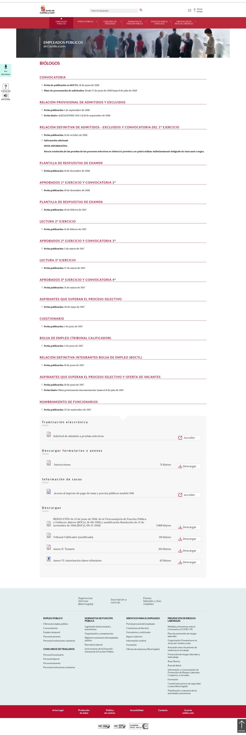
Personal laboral (51, 659)
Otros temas (200, 10)
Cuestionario (52, 318)
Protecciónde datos (84, 711)
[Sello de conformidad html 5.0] (119, 727)
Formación (131, 644)
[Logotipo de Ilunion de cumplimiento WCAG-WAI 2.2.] (138, 728)
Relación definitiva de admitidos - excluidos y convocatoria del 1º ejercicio (109, 127)
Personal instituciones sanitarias (59, 667)
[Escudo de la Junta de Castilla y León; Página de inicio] (47, 13)
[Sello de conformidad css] (104, 727)
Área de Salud (174, 665)
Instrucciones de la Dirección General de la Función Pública (99, 650)
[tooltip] (189, 10)
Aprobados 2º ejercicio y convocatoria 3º (78, 240)
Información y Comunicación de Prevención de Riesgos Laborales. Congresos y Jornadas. (184, 672)
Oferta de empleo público (55, 624)
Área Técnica (174, 661)
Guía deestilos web (188, 711)
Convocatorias (50, 628)
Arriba (241, 731)
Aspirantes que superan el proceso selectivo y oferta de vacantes (100, 377)
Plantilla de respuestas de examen (71, 163)
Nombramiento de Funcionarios (69, 401)
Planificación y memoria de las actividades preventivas (182, 692)
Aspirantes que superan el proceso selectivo (81, 299)
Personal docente (51, 636)
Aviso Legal (57, 710)
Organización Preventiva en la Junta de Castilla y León (182, 641)
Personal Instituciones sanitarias (59, 640)
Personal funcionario (53, 654)
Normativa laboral (93, 644)
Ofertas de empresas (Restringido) (143, 649)
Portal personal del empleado (140, 624)
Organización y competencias (99, 633)
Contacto (163, 710)
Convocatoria (53, 77)
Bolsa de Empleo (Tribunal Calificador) (75, 338)
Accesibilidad (136, 710)
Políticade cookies (109, 711)
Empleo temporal (51, 632)
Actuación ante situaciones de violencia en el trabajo (182, 648)
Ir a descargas (5, 72)
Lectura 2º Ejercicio (58, 221)
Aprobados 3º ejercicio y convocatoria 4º (78, 279)
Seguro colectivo (134, 636)
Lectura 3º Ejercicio (58, 260)
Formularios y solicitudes (138, 632)
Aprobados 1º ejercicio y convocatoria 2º (78, 182)
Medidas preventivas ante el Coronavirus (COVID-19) (181, 628)
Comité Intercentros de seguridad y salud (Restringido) (184, 685)
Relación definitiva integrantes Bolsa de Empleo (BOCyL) (91, 357)
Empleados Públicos (61, 23)
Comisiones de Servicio (137, 628)
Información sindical (136, 640)
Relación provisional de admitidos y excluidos (83, 102)
